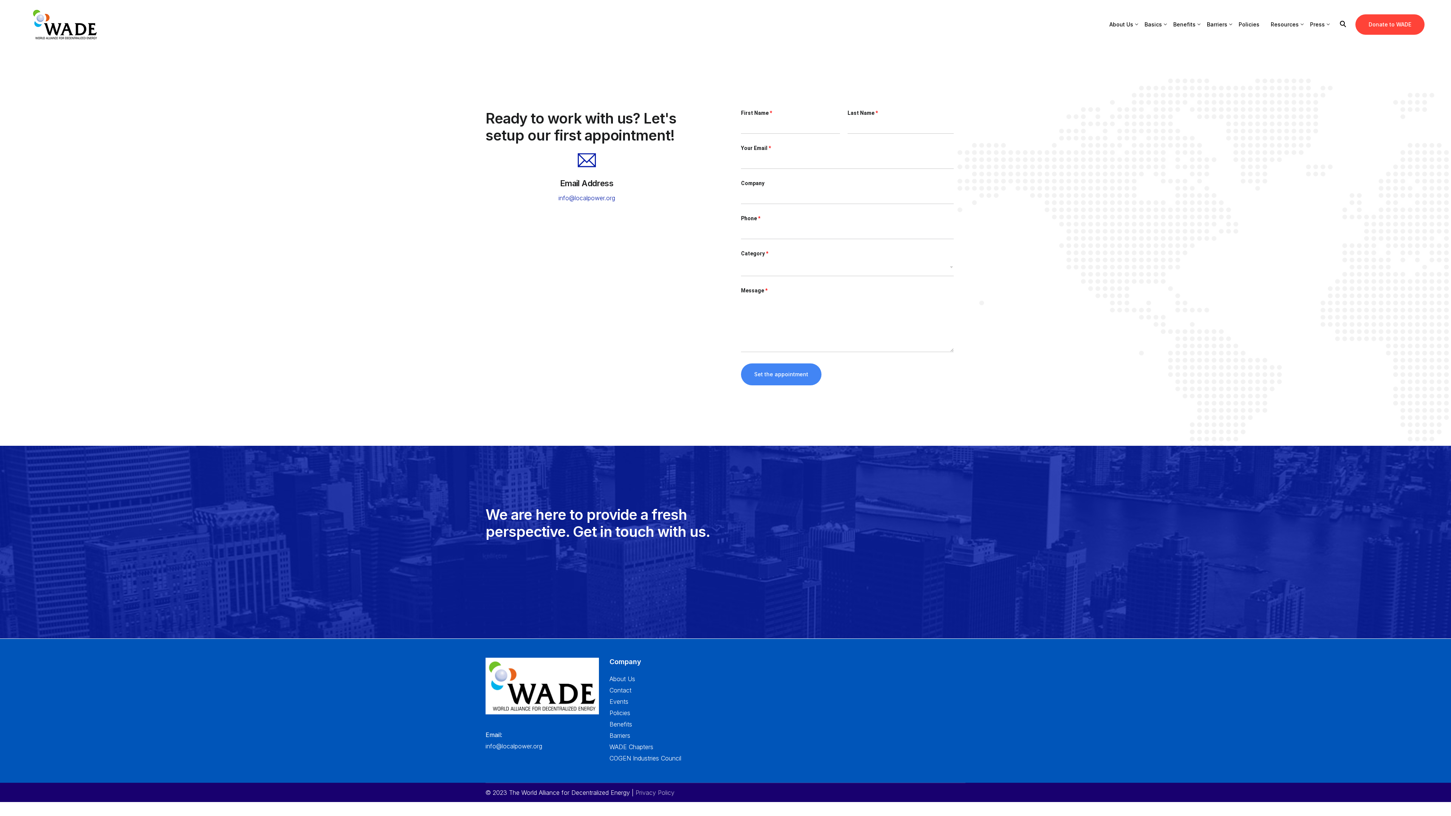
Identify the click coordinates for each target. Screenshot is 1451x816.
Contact (620, 690)
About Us (1121, 24)
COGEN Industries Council (645, 758)
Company (752, 183)
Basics (1153, 24)
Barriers (1217, 24)
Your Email (756, 148)
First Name (756, 113)
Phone (750, 218)
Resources (1285, 24)
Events (618, 701)
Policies (1249, 24)
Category (754, 253)
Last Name (863, 113)
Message (754, 290)
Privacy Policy (655, 792)
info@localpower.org (586, 198)
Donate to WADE (1390, 24)
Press (1317, 24)
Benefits (1184, 24)
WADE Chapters (631, 747)
